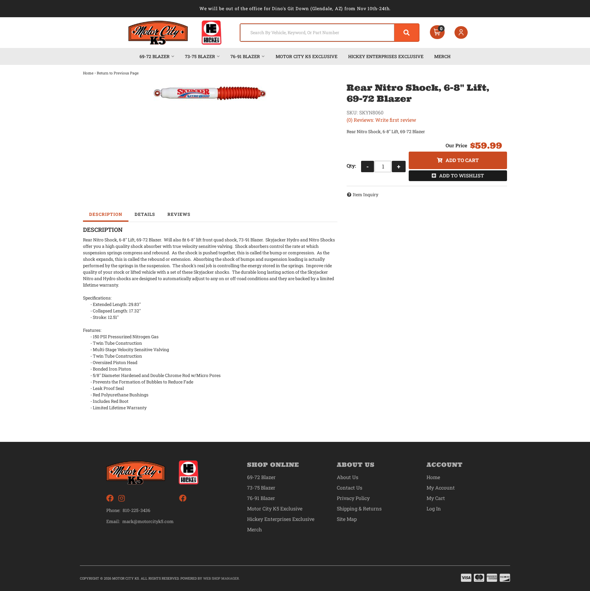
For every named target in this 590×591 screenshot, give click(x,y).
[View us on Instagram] (121, 498)
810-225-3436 (136, 510)
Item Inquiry (365, 194)
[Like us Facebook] (110, 498)
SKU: (352, 112)
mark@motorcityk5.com (148, 521)
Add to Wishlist (461, 175)
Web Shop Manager (221, 578)
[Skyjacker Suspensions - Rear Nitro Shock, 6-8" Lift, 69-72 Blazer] (210, 93)
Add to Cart (462, 160)
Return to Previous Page (118, 72)
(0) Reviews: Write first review (381, 120)
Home (88, 72)
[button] (329, 32)
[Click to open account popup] (461, 32)
